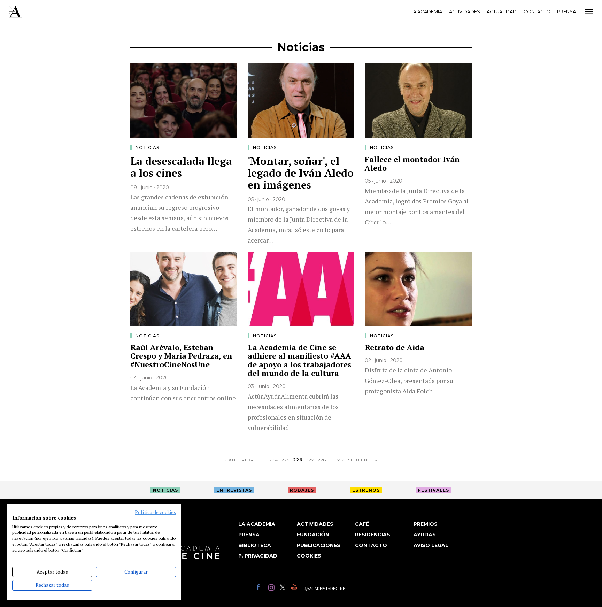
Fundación (313, 534)
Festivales (433, 490)
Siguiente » (362, 459)
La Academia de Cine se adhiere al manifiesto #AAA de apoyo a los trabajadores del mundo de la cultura (299, 360)
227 (310, 459)
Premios (426, 524)
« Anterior (239, 459)
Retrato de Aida (394, 347)
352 (341, 459)
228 (322, 459)
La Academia (426, 11)
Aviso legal (431, 545)
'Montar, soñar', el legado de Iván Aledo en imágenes (301, 173)
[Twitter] (284, 588)
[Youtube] (295, 588)
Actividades (464, 11)
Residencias (372, 534)
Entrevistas (234, 490)
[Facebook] (261, 588)
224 (273, 459)
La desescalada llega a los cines (181, 167)
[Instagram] (272, 588)
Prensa (566, 11)
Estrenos (366, 490)
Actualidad (502, 11)
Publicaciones (318, 545)
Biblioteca (254, 545)
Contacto (537, 11)
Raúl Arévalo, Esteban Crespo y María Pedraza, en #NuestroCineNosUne (181, 356)
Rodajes (302, 490)
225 (285, 459)
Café (362, 524)
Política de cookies (155, 512)
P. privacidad (257, 556)
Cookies (309, 556)
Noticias (147, 147)
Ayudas (425, 534)
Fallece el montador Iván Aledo (412, 163)
